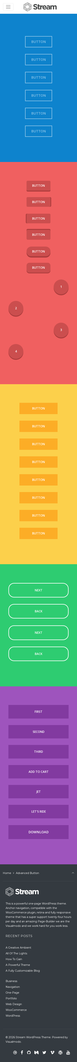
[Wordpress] (60, 1052)
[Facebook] (22, 1052)
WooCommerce (16, 1010)
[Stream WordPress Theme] (41, 6)
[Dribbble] (15, 1052)
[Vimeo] (52, 1052)
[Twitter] (44, 1052)
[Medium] (36, 1052)
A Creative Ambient (18, 947)
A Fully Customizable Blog (23, 970)
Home (7, 873)
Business (11, 981)
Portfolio (11, 998)
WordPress (13, 1015)
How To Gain (14, 959)
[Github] (28, 1052)
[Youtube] (68, 1052)
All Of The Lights (16, 953)
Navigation (13, 987)
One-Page (12, 992)
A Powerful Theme (18, 965)
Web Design (14, 1004)
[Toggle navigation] (8, 7)
